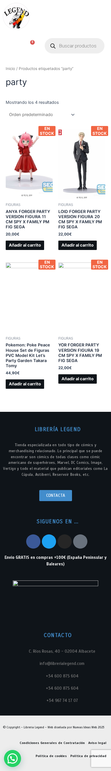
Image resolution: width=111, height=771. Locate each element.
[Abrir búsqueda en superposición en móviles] (74, 45)
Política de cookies (51, 756)
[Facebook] (33, 541)
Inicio (10, 68)
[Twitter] (49, 541)
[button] (9, 46)
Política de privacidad (88, 756)
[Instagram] (64, 541)
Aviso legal (97, 743)
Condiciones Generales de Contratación (52, 743)
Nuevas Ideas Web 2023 (88, 727)
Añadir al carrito (25, 245)
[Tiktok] (80, 541)
